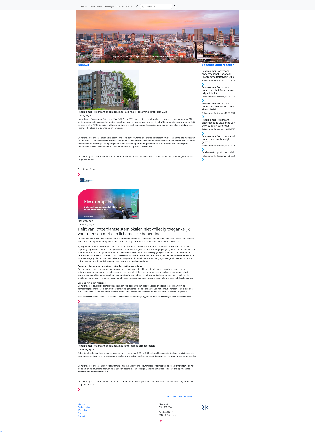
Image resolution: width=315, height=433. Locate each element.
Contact (81, 416)
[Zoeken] (137, 6)
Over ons (82, 413)
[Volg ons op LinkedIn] (161, 420)
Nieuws (81, 404)
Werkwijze (82, 410)
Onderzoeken (84, 407)
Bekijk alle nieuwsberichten (180, 396)
